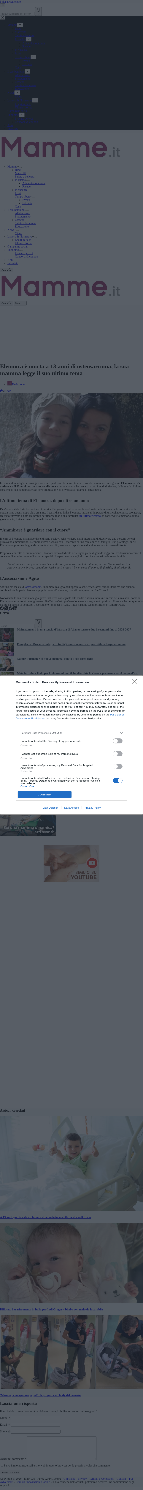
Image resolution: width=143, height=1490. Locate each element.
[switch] (118, 740)
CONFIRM (45, 794)
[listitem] (71, 733)
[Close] (135, 682)
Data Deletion (50, 807)
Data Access (71, 807)
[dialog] (71, 745)
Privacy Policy (93, 807)
